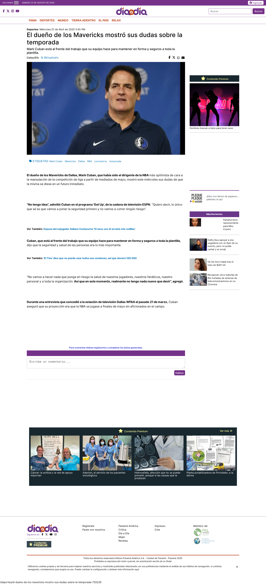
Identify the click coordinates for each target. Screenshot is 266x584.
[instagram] (55, 534)
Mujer (122, 537)
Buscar (258, 11)
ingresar (257, 2)
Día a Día (124, 533)
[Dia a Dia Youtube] (17, 11)
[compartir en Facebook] (169, 57)
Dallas (81, 161)
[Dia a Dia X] (8, 11)
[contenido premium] (39, 543)
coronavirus (100, 161)
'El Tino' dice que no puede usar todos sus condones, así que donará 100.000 (90, 258)
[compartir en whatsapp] (178, 57)
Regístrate (88, 525)
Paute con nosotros (93, 529)
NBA (89, 161)
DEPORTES (47, 20)
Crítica (122, 529)
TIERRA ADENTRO (83, 20)
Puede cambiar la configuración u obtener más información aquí (107, 569)
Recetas (123, 540)
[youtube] (51, 534)
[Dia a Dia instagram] (13, 11)
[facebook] (42, 534)
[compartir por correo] (183, 57)
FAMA (33, 20)
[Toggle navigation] (16, 3)
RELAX (116, 20)
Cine (157, 529)
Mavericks (70, 161)
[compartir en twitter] (173, 57)
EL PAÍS (104, 20)
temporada (115, 161)
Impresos (160, 525)
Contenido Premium (217, 79)
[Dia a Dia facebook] (4, 11)
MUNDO (63, 20)
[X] (46, 534)
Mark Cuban (55, 161)
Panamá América (128, 525)
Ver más (225, 430)
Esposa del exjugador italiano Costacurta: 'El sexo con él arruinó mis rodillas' (89, 228)
